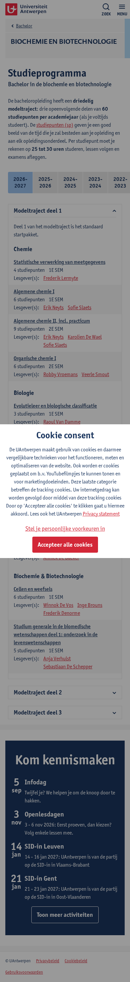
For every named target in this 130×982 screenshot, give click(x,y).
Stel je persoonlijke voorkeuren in (65, 528)
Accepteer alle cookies (65, 544)
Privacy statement (101, 514)
